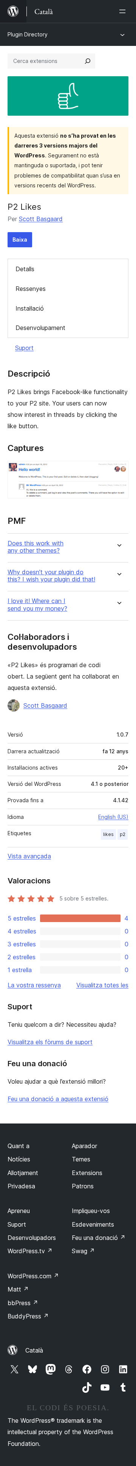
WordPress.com (33, 1276)
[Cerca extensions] (87, 61)
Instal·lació (29, 308)
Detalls (24, 269)
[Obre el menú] (124, 11)
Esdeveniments (93, 1224)
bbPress (23, 1303)
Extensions (87, 1173)
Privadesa (21, 1186)
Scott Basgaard (41, 219)
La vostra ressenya (34, 985)
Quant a (18, 1146)
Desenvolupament (40, 328)
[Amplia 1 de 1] (118, 471)
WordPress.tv (30, 1251)
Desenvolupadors (32, 1237)
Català (34, 1350)
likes (108, 834)
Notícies (19, 1159)
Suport (24, 348)
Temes (81, 1159)
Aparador (84, 1146)
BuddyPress (28, 1316)
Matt (18, 1289)
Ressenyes (30, 288)
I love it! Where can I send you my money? (37, 604)
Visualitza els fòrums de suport (50, 1042)
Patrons (83, 1186)
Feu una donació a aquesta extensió (58, 1099)
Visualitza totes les (102, 985)
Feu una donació (98, 1237)
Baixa (19, 239)
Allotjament (23, 1173)
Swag (83, 1251)
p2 (122, 834)
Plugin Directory (28, 34)
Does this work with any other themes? (35, 547)
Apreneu (19, 1211)
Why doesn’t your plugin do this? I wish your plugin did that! (51, 576)
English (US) (113, 817)
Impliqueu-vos (91, 1211)
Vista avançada (29, 856)
